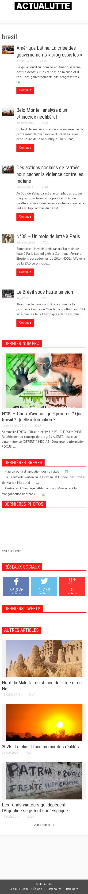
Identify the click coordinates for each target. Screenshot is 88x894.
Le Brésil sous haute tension (44, 292)
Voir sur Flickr (11, 551)
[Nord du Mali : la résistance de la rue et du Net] (44, 658)
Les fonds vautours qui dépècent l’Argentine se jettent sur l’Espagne (35, 807)
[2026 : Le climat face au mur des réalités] (44, 722)
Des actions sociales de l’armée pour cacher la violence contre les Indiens (49, 174)
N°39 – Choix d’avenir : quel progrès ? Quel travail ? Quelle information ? (43, 416)
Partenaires (54, 888)
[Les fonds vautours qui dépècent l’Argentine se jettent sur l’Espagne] (44, 780)
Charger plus (44, 825)
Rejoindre (72, 888)
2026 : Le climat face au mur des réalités (40, 746)
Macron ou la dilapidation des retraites (32, 471)
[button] (18, 15)
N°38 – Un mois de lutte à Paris (48, 236)
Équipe (37, 888)
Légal (13, 888)
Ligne (25, 888)
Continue (25, 90)
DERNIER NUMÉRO (21, 343)
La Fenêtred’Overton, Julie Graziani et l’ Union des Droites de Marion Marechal (44, 480)
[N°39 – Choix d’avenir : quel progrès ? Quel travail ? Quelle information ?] (44, 380)
